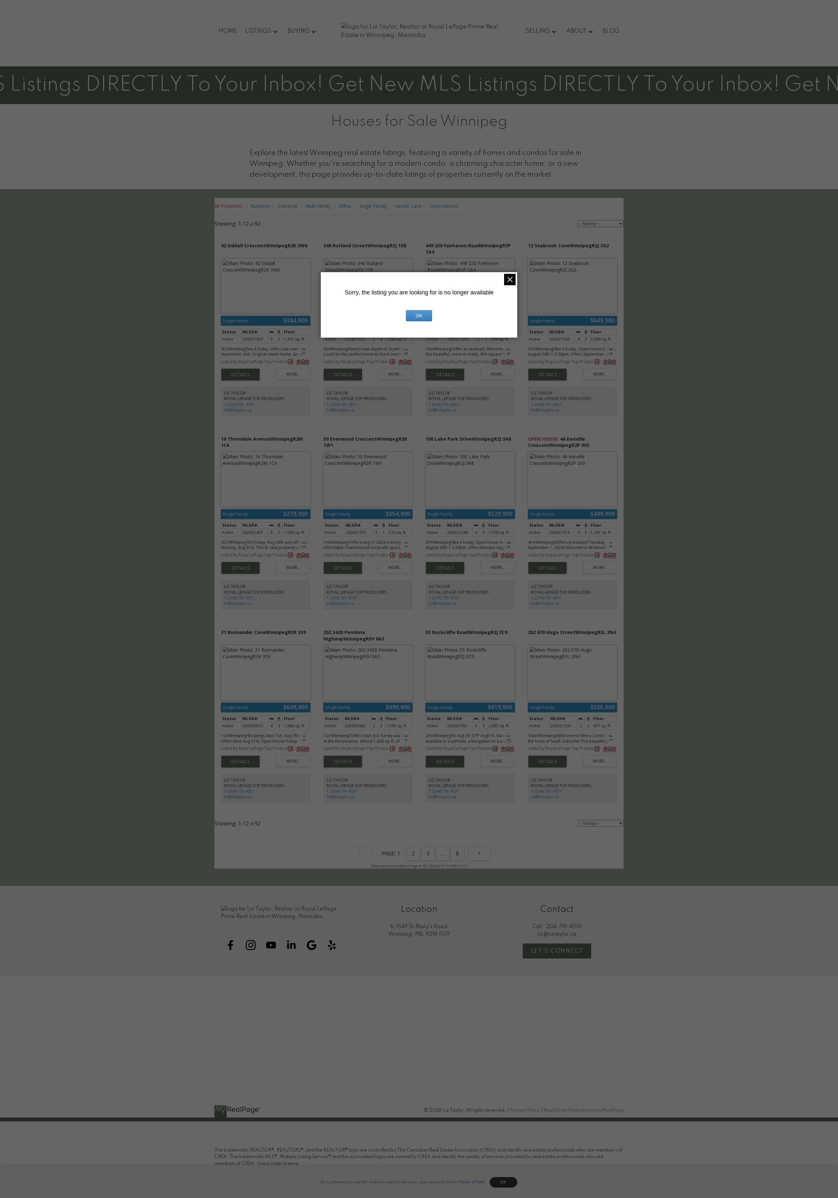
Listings (258, 31)
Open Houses (443, 206)
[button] (230, 945)
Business (260, 206)
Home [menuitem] (228, 31)
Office (344, 206)
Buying (299, 31)
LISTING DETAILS (240, 374)
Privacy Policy (525, 1110)
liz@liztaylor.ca (238, 410)
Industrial (287, 206)
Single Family (373, 206)
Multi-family (317, 206)
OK (503, 1182)
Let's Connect (557, 951)
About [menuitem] (576, 31)
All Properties (228, 206)
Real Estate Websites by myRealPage (583, 1110)
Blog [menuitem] (611, 31)
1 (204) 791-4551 (239, 404)
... (442, 853)
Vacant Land (408, 206)
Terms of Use (471, 1182)
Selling (538, 31)
